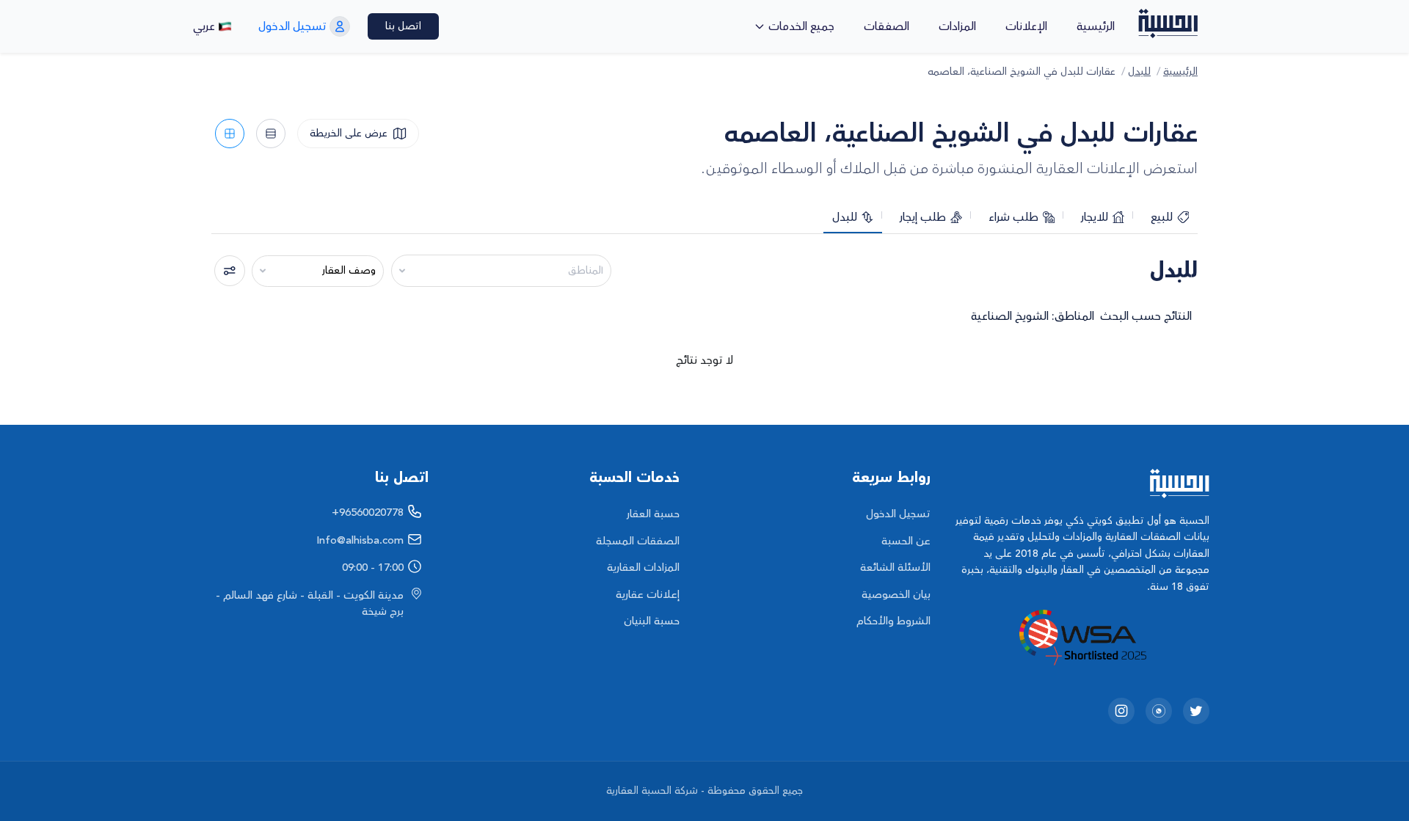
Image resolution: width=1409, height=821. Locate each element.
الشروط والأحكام (893, 621)
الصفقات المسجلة (638, 541)
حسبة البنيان (652, 621)
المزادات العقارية (643, 567)
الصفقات (886, 26)
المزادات (957, 26)
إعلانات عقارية (648, 594)
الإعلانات (1026, 26)
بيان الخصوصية (896, 594)
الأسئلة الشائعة (895, 567)
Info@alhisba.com (360, 541)
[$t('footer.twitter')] (1196, 711)
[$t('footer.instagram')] (1121, 711)
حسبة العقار (653, 514)
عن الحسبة (906, 541)
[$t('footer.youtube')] (1159, 711)
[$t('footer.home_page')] (1081, 483)
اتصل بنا (403, 26)
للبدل (1139, 72)
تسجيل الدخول (898, 514)
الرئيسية (1096, 26)
